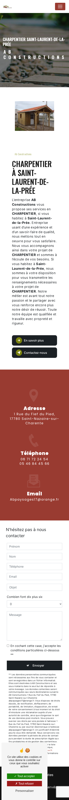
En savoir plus (34, 340)
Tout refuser (26, 783)
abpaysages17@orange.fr (34, 499)
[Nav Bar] (60, 6)
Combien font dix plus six (25, 597)
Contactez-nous (35, 353)
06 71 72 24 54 (34, 459)
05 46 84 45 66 (34, 463)
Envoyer (38, 665)
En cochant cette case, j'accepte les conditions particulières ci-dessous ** (35, 650)
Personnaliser (24, 790)
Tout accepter (26, 776)
